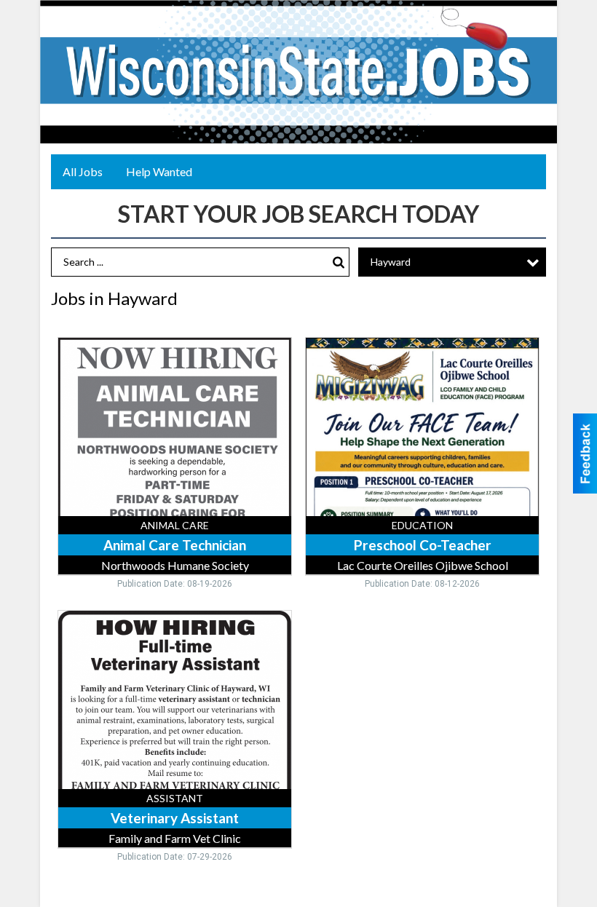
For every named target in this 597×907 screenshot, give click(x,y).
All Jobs (83, 171)
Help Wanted (159, 171)
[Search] (338, 262)
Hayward (391, 262)
